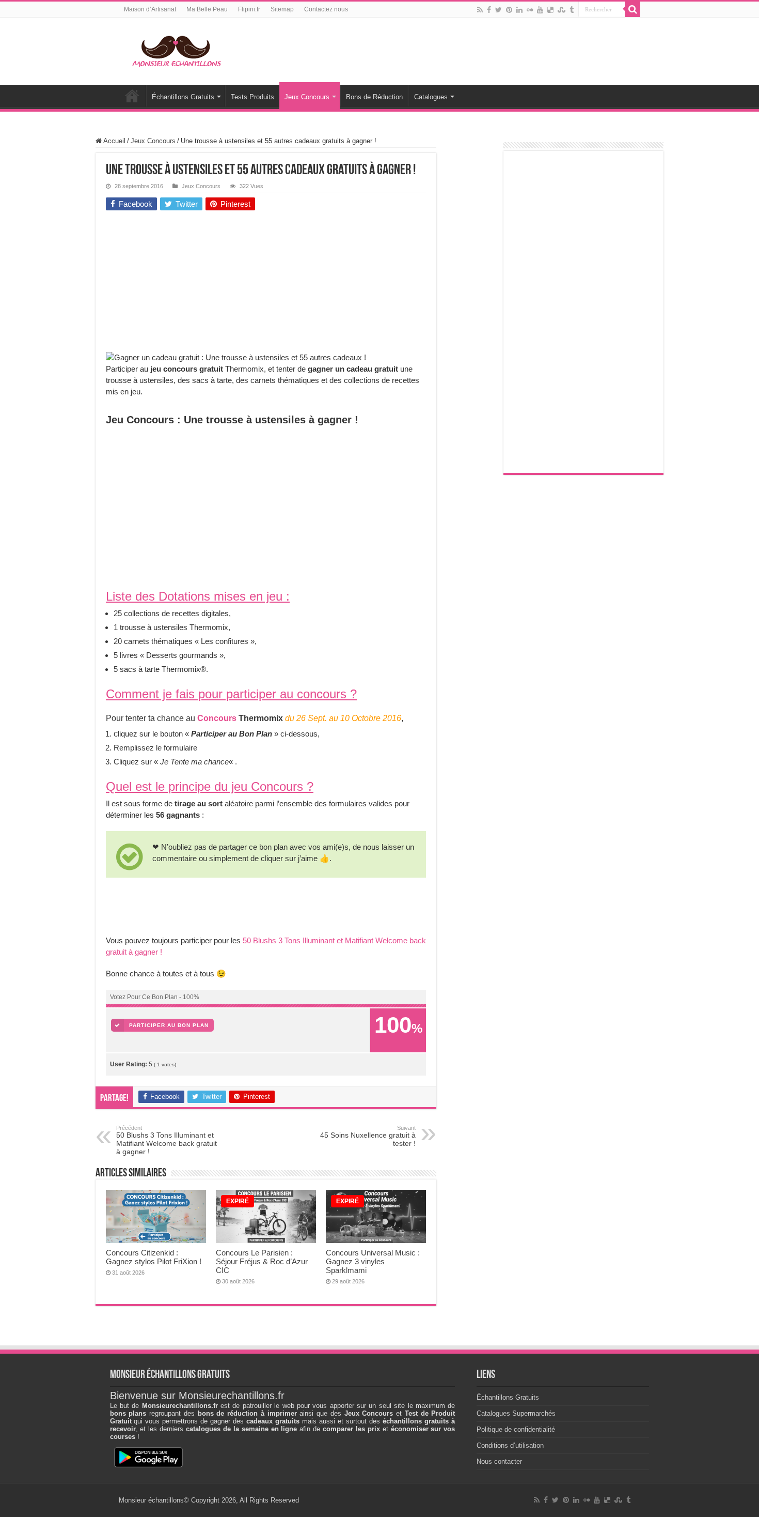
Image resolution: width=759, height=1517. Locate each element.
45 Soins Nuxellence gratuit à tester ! (368, 1136)
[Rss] (480, 10)
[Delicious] (550, 10)
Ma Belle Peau (207, 9)
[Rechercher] (632, 9)
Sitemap (282, 9)
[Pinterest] (509, 10)
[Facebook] (489, 10)
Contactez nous (326, 9)
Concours (216, 718)
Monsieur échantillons (151, 1500)
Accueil (132, 95)
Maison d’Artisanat (150, 9)
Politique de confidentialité (516, 1429)
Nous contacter (499, 1461)
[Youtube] (540, 10)
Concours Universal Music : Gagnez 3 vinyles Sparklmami (373, 1261)
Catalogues (431, 97)
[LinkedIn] (519, 10)
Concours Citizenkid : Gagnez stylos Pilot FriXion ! (153, 1257)
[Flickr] (530, 10)
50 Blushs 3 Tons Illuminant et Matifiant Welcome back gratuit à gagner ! (166, 1140)
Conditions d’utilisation (510, 1445)
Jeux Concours (306, 97)
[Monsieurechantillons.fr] (175, 49)
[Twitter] (498, 10)
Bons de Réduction (374, 97)
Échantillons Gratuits (183, 97)
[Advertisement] (183, 283)
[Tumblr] (571, 10)
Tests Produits (252, 97)
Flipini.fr (249, 9)
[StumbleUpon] (561, 10)
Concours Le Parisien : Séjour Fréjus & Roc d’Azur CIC (262, 1261)
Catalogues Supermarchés (516, 1413)
